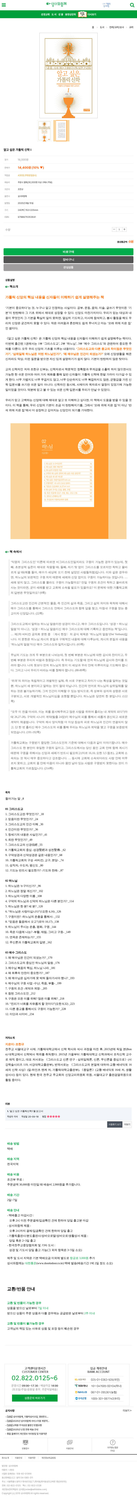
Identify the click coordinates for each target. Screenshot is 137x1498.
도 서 (54, 14)
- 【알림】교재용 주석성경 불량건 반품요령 (23, 1425)
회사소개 (5, 1458)
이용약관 (31, 1458)
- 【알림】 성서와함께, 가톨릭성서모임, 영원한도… (27, 1416)
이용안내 (18, 1458)
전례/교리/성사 (116, 27)
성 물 (60, 14)
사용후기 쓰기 (115, 1124)
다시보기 (91, 14)
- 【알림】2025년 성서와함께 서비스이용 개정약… (27, 1421)
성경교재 (45, 14)
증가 (124, 229)
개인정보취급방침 (48, 1458)
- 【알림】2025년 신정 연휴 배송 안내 (21, 1429)
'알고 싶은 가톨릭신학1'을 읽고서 (25, 1111)
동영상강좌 (70, 14)
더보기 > (127, 1410)
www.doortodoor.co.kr (50, 1263)
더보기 (127, 1124)
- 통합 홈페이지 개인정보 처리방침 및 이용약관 (26, 1433)
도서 (102, 27)
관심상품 (68, 267)
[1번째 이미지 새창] (44, 130)
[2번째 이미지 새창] (61, 130)
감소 (114, 229)
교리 (131, 27)
